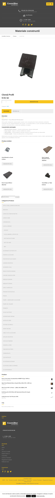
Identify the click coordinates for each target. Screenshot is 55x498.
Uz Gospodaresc (7, 369)
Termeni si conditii (6, 451)
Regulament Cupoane (7, 459)
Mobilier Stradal (7, 283)
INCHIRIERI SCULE (7, 267)
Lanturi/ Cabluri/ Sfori (9, 275)
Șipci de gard (7, 242)
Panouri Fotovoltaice (9, 291)
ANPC (3, 447)
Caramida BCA (6, 222)
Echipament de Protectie (9, 250)
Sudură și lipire (7, 345)
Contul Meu (4, 455)
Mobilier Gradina (7, 279)
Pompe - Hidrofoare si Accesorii (11, 300)
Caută (17, 197)
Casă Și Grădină (7, 226)
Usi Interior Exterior (9, 361)
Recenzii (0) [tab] (16, 111)
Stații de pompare (8, 341)
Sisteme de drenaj (8, 324)
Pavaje (5, 295)
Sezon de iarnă (7, 320)
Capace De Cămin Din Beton (10, 213)
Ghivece (6, 230)
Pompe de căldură (8, 304)
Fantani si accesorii (8, 254)
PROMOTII (5, 308)
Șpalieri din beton (8, 336)
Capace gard (6, 217)
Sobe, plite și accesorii (9, 332)
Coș (3, 449)
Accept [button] (28, 496)
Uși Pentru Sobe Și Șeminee (10, 365)
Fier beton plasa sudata (9, 259)
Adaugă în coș (34, 101)
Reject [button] (33, 496)
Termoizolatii (6, 353)
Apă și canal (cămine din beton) (11, 205)
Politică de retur (5, 461)
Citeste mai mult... (40, 496)
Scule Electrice (7, 312)
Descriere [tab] (6, 111)
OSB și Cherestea (7, 287)
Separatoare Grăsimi (8, 316)
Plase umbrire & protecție (11, 234)
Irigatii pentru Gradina (9, 271)
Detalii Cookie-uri (6, 453)
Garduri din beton (8, 263)
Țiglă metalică (7, 357)
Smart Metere (7, 328)
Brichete (5, 209)
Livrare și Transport (6, 457)
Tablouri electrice (8, 349)
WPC (8, 106)
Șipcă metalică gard (9, 238)
